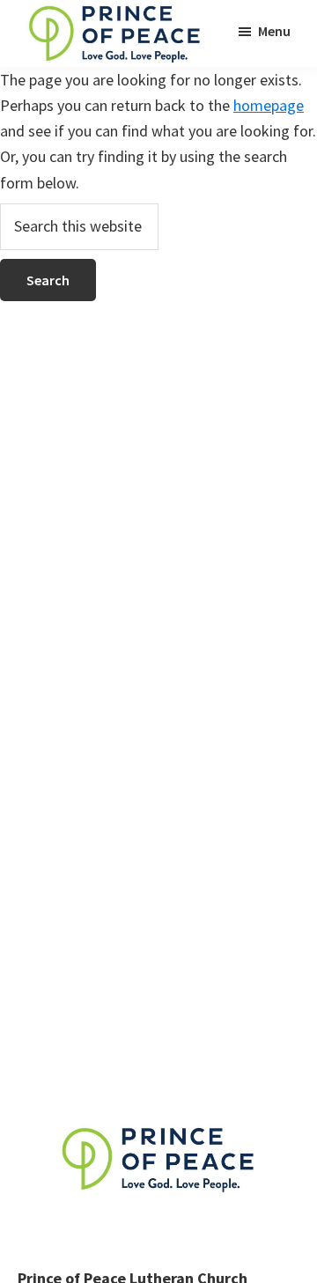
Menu (274, 31)
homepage (268, 105)
